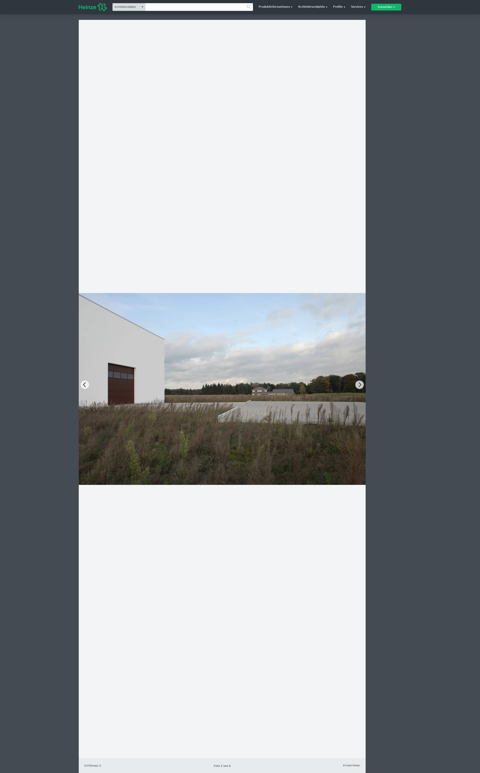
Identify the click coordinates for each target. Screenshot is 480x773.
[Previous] (85, 385)
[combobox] (199, 7)
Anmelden (385, 7)
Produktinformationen (274, 6)
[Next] (359, 385)
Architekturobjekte (311, 6)
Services (357, 6)
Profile (338, 6)
